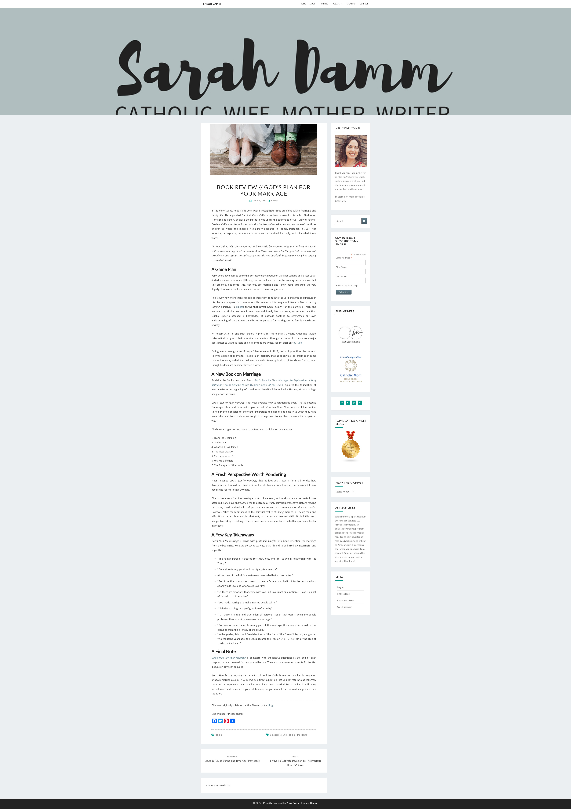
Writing (324, 3)
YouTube (297, 342)
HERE (343, 200)
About (313, 3)
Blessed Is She (278, 734)
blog (270, 705)
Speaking (351, 3)
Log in (340, 587)
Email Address (344, 257)
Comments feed (345, 600)
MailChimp (352, 285)
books (218, 734)
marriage (302, 734)
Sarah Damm (212, 4)
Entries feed (343, 593)
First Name (341, 267)
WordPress (293, 802)
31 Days (336, 3)
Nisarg (314, 802)
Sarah (274, 200)
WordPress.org (344, 606)
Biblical (240, 306)
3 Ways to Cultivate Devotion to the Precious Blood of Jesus (295, 761)
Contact (364, 3)
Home (303, 3)
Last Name (341, 276)
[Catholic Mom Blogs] (351, 447)
